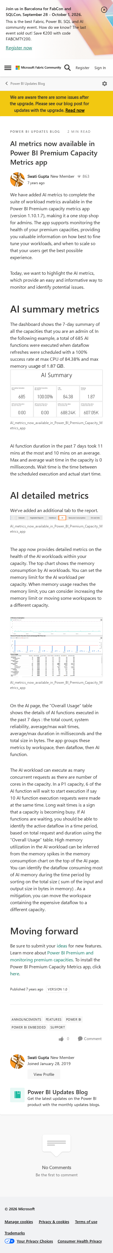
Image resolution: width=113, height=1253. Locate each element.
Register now (19, 47)
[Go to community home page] (38, 68)
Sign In (100, 67)
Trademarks (15, 1232)
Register (83, 67)
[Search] (67, 67)
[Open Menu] (105, 84)
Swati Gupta (38, 176)
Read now (75, 110)
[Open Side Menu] (7, 67)
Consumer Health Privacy (80, 1240)
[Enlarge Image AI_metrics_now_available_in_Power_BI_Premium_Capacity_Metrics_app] (56, 393)
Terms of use (86, 1221)
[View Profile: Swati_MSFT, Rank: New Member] (17, 179)
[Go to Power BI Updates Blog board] (17, 1095)
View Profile (44, 1074)
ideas (62, 946)
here (14, 973)
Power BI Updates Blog (27, 83)
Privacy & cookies (54, 1221)
